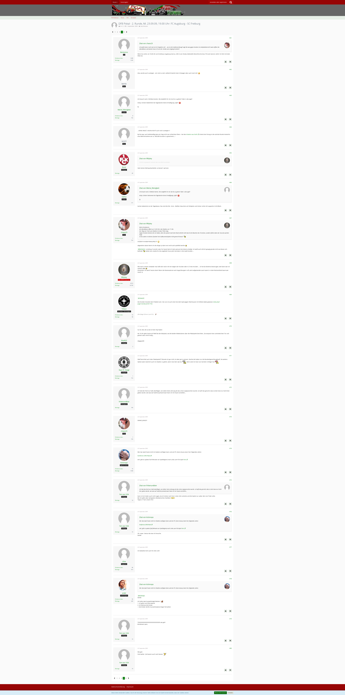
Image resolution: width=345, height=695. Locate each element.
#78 (230, 579)
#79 (230, 619)
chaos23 (141, 298)
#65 (230, 153)
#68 (230, 263)
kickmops (142, 596)
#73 (230, 417)
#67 (230, 218)
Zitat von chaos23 (146, 43)
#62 (230, 69)
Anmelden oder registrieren (218, 2)
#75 (230, 480)
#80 (230, 648)
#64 (230, 127)
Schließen (230, 692)
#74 (230, 448)
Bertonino (142, 249)
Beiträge (117, 60)
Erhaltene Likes (119, 58)
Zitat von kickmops (146, 517)
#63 (230, 95)
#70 (230, 326)
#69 (230, 294)
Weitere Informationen (220, 692)
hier (185, 459)
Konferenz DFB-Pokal (144, 456)
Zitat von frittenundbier (148, 485)
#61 (230, 38)
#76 (230, 511)
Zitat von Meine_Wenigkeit (149, 188)
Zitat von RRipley (145, 158)
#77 (230, 547)
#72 (230, 387)
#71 (230, 355)
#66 (230, 182)
